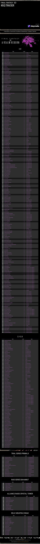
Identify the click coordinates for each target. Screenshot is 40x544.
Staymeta (22, 539)
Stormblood (18, 31)
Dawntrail (34, 31)
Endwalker (30, 31)
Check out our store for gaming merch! (23, 541)
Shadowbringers (24, 31)
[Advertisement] (20, 15)
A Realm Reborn (7, 31)
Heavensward (13, 31)
